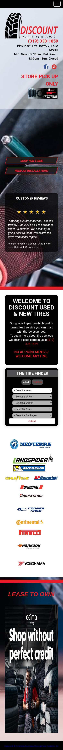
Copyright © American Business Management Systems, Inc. (31, 746)
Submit (32, 421)
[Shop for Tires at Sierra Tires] (31, 160)
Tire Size (37, 382)
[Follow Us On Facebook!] (46, 66)
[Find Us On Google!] (54, 66)
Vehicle (26, 382)
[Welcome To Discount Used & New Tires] (31, 26)
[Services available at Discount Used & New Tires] (31, 170)
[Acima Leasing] (31, 668)
